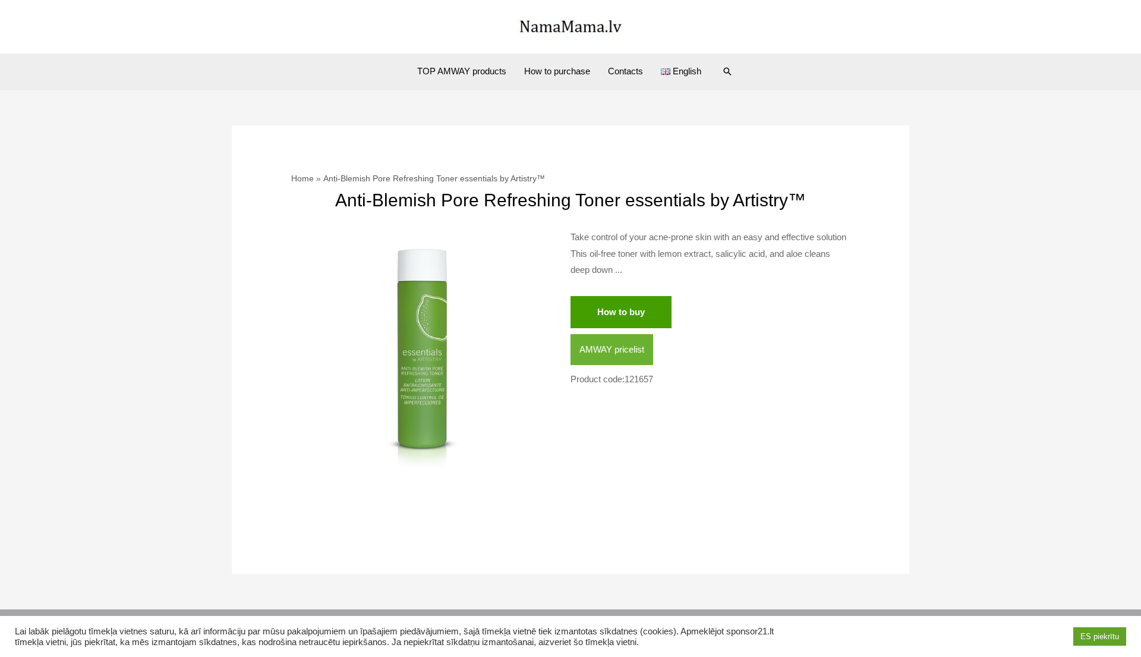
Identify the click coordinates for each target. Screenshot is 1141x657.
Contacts (625, 71)
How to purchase (557, 71)
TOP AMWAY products (461, 71)
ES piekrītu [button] (1099, 636)
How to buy (621, 312)
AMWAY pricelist (611, 349)
